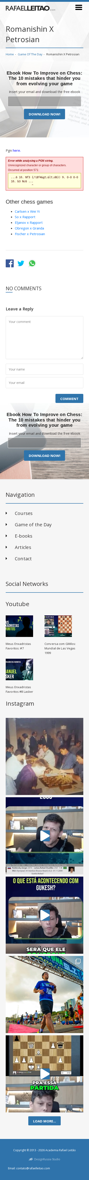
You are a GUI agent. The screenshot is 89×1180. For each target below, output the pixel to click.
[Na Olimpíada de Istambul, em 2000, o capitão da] (44, 835)
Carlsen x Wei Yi (27, 211)
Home (10, 54)
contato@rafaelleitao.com (33, 1168)
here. (17, 150)
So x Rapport (25, 217)
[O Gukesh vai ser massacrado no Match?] (44, 915)
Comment (69, 398)
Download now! (44, 114)
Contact (23, 559)
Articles (23, 547)
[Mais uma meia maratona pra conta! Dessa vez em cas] (44, 994)
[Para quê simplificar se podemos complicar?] (44, 1073)
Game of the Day (30, 54)
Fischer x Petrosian (30, 234)
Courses (24, 513)
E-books (24, 536)
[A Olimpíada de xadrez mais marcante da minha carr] (44, 756)
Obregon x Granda (29, 228)
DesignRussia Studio (47, 1159)
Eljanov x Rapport (29, 222)
